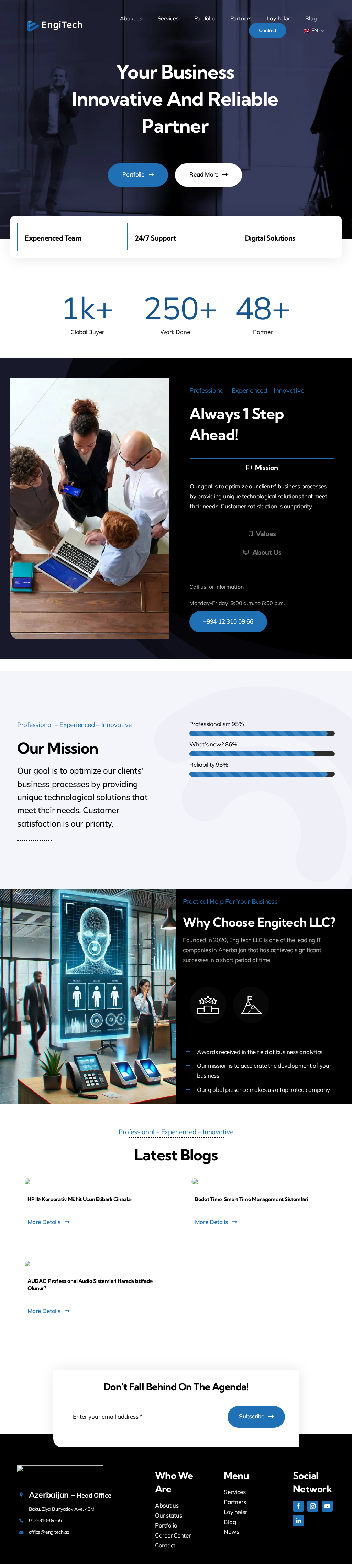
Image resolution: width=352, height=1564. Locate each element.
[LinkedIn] (298, 1520)
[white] (55, 21)
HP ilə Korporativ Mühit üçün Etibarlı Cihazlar (80, 1199)
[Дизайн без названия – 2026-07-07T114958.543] (27, 1181)
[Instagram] (312, 1506)
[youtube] (327, 1506)
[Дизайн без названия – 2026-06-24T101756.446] (194, 1181)
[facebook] (298, 1506)
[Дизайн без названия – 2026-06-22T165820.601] (27, 1263)
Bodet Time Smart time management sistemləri (251, 1199)
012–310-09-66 (45, 1520)
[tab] (262, 467)
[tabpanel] (262, 500)
